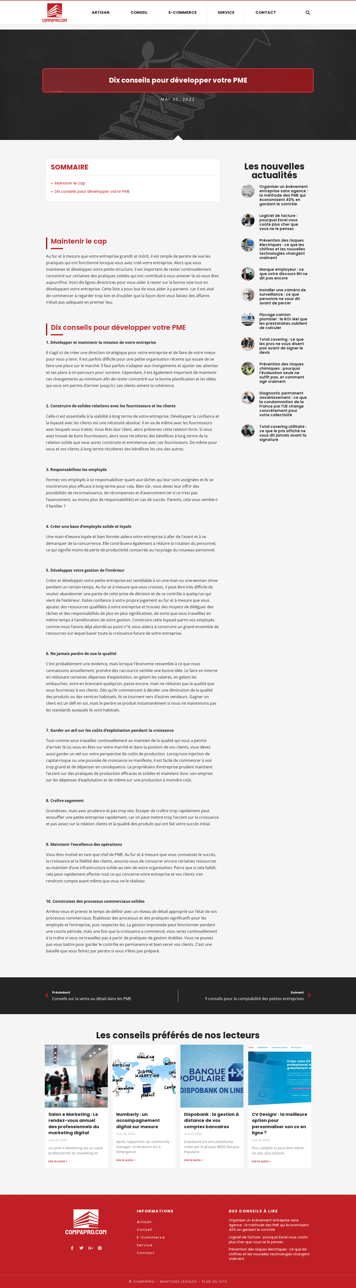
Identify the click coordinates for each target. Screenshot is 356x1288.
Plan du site (214, 1281)
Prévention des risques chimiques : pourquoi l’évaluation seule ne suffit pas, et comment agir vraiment (281, 373)
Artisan (100, 12)
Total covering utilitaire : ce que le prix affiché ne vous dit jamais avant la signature (283, 433)
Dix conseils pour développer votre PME (92, 191)
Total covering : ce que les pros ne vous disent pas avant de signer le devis (281, 346)
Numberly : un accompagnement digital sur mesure (138, 1120)
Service (226, 12)
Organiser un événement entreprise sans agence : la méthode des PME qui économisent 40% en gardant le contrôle (283, 195)
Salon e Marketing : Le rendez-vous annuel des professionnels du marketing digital (73, 1123)
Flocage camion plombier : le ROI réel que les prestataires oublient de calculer (283, 321)
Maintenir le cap (69, 183)
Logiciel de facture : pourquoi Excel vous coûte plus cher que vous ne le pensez (278, 222)
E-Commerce (183, 12)
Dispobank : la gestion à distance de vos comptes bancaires (211, 1120)
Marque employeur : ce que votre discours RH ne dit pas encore (283, 274)
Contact (265, 12)
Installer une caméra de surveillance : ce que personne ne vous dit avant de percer (282, 296)
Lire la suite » (57, 1161)
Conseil (139, 12)
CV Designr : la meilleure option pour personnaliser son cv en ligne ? (279, 1123)
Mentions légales (178, 1281)
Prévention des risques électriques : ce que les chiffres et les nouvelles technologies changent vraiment (282, 249)
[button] (308, 13)
